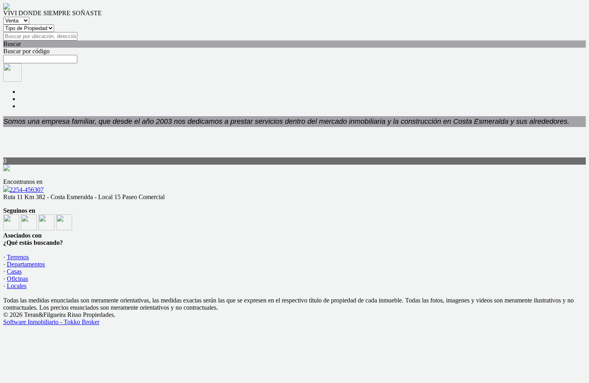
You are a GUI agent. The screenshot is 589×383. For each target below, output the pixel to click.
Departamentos (26, 264)
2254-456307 (27, 189)
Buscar (12, 43)
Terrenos (18, 257)
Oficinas (17, 278)
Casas (14, 271)
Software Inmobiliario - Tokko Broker (51, 321)
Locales (16, 285)
